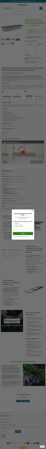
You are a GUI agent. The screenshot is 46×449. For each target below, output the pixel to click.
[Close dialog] (33, 211)
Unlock (23, 233)
